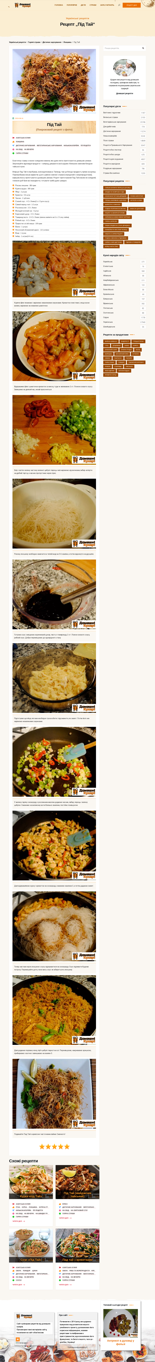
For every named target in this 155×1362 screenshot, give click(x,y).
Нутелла (136, 354)
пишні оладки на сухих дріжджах (117, 225)
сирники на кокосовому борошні (117, 217)
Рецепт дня (132, 5)
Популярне (72, 5)
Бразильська (108, 294)
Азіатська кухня (23, 138)
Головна (59, 5)
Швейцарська (109, 327)
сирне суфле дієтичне (113, 242)
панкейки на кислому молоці (116, 229)
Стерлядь (118, 366)
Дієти (83, 5)
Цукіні (34, 1271)
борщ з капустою (111, 246)
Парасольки (109, 362)
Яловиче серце (110, 375)
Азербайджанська (110, 280)
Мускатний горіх (122, 354)
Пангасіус (118, 358)
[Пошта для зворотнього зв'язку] (18, 1339)
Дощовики (116, 345)
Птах (18, 1207)
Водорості (125, 341)
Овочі (18, 1271)
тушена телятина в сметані (115, 209)
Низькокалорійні (71, 145)
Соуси (18, 1280)
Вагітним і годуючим (111, 113)
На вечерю (29, 149)
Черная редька (123, 371)
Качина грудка (126, 350)
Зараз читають (107, 5)
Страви (93, 5)
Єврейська (107, 262)
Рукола (107, 366)
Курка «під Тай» (31, 1196)
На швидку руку (43, 1213)
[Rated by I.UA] (21, 1343)
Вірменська (108, 303)
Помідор (26, 1271)
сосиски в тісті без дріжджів (115, 196)
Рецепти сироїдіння (111, 164)
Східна (106, 317)
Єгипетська (108, 266)
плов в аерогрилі (136, 196)
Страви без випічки (111, 173)
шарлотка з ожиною (112, 204)
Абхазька (107, 275)
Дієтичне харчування (25, 145)
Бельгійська (108, 289)
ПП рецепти (86, 145)
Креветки (95, 1271)
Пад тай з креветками (78, 1259)
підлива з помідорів (133, 242)
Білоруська (107, 299)
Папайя (129, 358)
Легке (138, 350)
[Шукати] (143, 48)
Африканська (108, 285)
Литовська (108, 308)
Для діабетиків (109, 127)
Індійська (107, 271)
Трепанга (129, 366)
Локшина (20, 142)
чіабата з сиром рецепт (114, 234)
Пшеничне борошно (136, 362)
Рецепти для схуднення (113, 159)
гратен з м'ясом (111, 221)
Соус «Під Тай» (31, 1259)
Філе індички (109, 371)
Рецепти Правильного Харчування (117, 145)
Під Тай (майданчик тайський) (77, 1194)
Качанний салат (111, 350)
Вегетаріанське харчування (49, 145)
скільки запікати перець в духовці (117, 188)
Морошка (108, 354)
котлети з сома (136, 200)
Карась (135, 345)
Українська (108, 322)
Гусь (106, 345)
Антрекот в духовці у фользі (120, 1342)
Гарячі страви (22, 153)
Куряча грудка (45, 1207)
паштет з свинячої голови (115, 213)
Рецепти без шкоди (111, 154)
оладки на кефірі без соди (114, 192)
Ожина (107, 358)
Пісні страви (108, 140)
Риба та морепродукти (79, 1271)
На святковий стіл (79, 1210)
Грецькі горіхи (138, 341)
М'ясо (65, 1204)
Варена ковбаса (111, 341)
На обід (19, 149)
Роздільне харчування (112, 168)
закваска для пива (137, 209)
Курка (24, 1207)
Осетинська (108, 313)
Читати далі (17, 1221)
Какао (127, 345)
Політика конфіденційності (77, 1347)
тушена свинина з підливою (115, 238)
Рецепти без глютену (112, 150)
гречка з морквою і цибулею (115, 200)
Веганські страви (110, 117)
